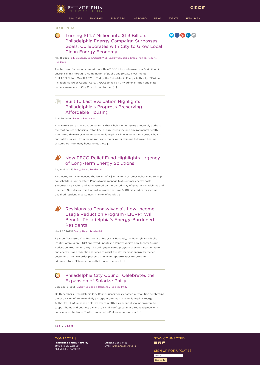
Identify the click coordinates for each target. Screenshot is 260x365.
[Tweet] (171, 36)
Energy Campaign (119, 58)
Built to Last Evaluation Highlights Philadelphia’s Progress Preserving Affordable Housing (103, 107)
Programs (96, 18)
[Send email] (193, 36)
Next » (71, 325)
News (157, 18)
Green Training (138, 58)
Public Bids (118, 18)
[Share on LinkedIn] (188, 36)
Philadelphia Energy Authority (79, 9)
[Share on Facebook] (177, 36)
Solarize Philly (119, 287)
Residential (61, 62)
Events (173, 18)
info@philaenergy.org (124, 346)
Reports (152, 58)
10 (65, 325)
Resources (193, 18)
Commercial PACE (97, 58)
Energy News (81, 169)
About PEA (75, 18)
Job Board (140, 18)
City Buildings (78, 58)
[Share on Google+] (182, 36)
